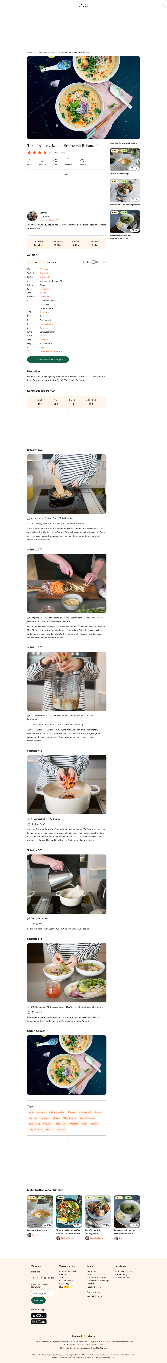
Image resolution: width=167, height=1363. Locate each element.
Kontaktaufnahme (122, 1277)
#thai (31, 1112)
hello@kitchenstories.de (123, 1341)
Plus (63, 1287)
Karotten (44, 327)
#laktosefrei (34, 1123)
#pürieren (41, 1112)
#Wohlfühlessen (87, 1118)
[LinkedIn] (52, 1278)
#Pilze (84, 1123)
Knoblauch (44, 296)
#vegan (98, 1112)
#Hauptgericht (69, 1118)
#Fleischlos (61, 1123)
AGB (89, 1274)
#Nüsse (56, 1118)
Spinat (43, 335)
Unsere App (64, 1284)
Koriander (44, 339)
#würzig (46, 1118)
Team (61, 1277)
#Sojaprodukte (35, 1129)
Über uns (63, 1274)
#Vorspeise (34, 1118)
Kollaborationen (66, 1280)
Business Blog (121, 1274)
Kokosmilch (45, 273)
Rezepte (30, 52)
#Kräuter (50, 1129)
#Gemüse (61, 1129)
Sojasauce (44, 312)
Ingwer (43, 292)
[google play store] (42, 1322)
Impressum (92, 1271)
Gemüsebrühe (46, 324)
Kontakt (90, 1284)
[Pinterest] (48, 1278)
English (100, 1296)
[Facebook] (33, 1278)
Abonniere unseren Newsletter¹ (39, 1285)
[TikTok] (41, 1278)
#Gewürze (48, 1123)
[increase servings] (42, 262)
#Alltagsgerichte (56, 1112)
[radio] (29, 152)
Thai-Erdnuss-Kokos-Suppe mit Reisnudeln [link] (73, 52)
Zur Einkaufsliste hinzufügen (50, 359)
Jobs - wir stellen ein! (68, 1271)
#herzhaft (73, 1123)
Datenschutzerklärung (97, 1277)
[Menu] (3, 5)
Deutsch (90, 1296)
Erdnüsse (44, 269)
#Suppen (72, 1112)
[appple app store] (42, 1316)
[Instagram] (37, 1278)
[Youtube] (45, 1278)
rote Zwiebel (45, 288)
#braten (94, 1123)
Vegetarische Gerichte (45, 52)
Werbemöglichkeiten (124, 1271)
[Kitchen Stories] (83, 5)
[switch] (95, 262)
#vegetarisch (85, 1112)
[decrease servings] (30, 262)
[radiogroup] (40, 152)
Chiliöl (43, 347)
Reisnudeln (45, 277)
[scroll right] (143, 1210)
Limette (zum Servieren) (51, 351)
